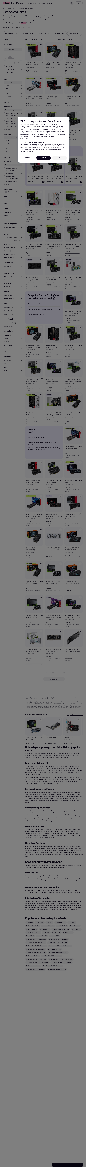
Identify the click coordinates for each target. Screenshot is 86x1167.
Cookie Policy (24, 138)
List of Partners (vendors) (27, 151)
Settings (27, 158)
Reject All (59, 158)
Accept (43, 158)
